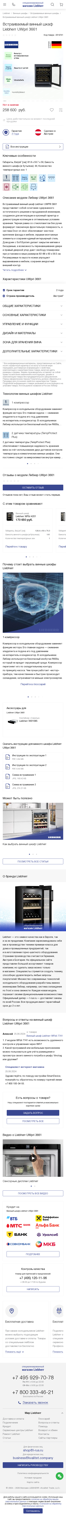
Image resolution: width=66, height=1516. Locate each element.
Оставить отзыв (33, 487)
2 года (15, 134)
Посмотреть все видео (33, 1193)
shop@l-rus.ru (33, 1450)
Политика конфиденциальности (33, 1473)
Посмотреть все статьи (33, 861)
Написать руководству (33, 1465)
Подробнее (33, 1254)
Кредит (7, 1426)
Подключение (10, 1422)
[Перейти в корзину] (61, 4)
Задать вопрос (33, 1113)
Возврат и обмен (48, 1430)
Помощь (43, 1426)
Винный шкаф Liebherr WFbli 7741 (45, 1036)
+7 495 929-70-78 (33, 1377)
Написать (33, 1289)
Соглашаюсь (33, 1511)
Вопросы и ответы (48, 1422)
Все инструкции (19, 146)
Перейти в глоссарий (33, 684)
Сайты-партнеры (47, 1438)
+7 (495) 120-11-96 (33, 1278)
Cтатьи (7, 1438)
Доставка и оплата (13, 1419)
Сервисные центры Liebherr (18, 1430)
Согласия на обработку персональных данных (41, 1505)
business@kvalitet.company (33, 1458)
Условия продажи (33, 1478)
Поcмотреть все (33, 1121)
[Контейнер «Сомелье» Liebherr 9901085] (13, 721)
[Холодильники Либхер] (33, 4)
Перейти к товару (16, 546)
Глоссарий (44, 1419)
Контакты (43, 1434)
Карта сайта (33, 1482)
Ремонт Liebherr (11, 1434)
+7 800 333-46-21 (33, 1392)
